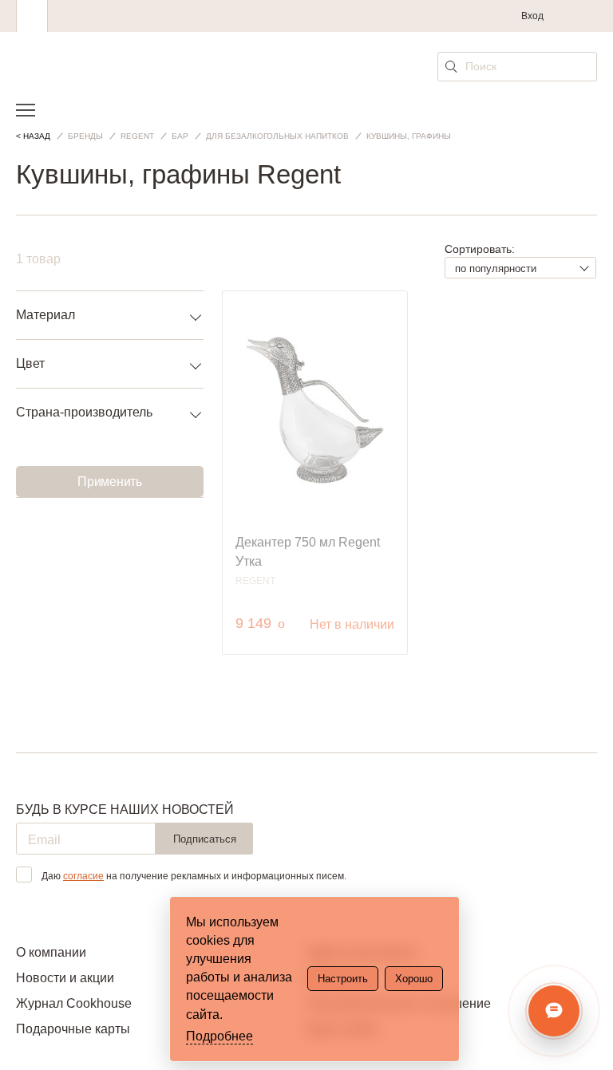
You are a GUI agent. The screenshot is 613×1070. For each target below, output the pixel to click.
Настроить (343, 979)
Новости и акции (65, 978)
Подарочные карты (73, 1029)
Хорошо (414, 979)
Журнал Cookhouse (74, 1003)
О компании (51, 952)
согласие (83, 876)
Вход (532, 16)
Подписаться (204, 839)
